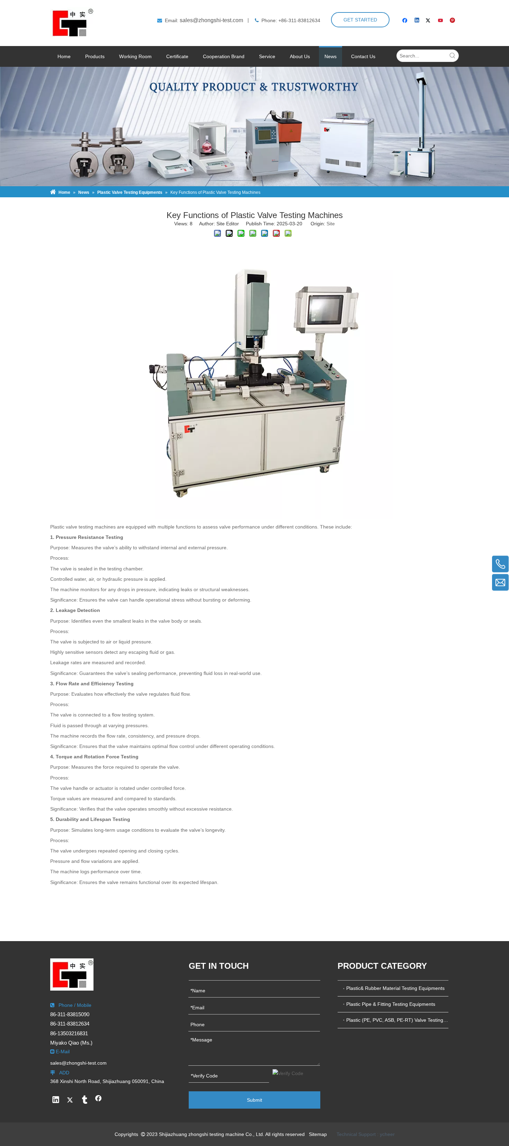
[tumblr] (84, 1100)
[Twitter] (429, 20)
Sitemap (318, 1134)
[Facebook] (405, 20)
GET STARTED (360, 19)
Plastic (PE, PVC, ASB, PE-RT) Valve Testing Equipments (397, 1020)
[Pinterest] (452, 20)
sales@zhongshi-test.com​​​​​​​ (211, 20)
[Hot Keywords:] (452, 56)
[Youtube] (441, 20)
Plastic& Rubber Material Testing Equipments (395, 988)
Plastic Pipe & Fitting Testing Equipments (390, 1004)
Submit (254, 1100)
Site (331, 223)
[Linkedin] (417, 20)
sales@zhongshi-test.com (78, 1063)
